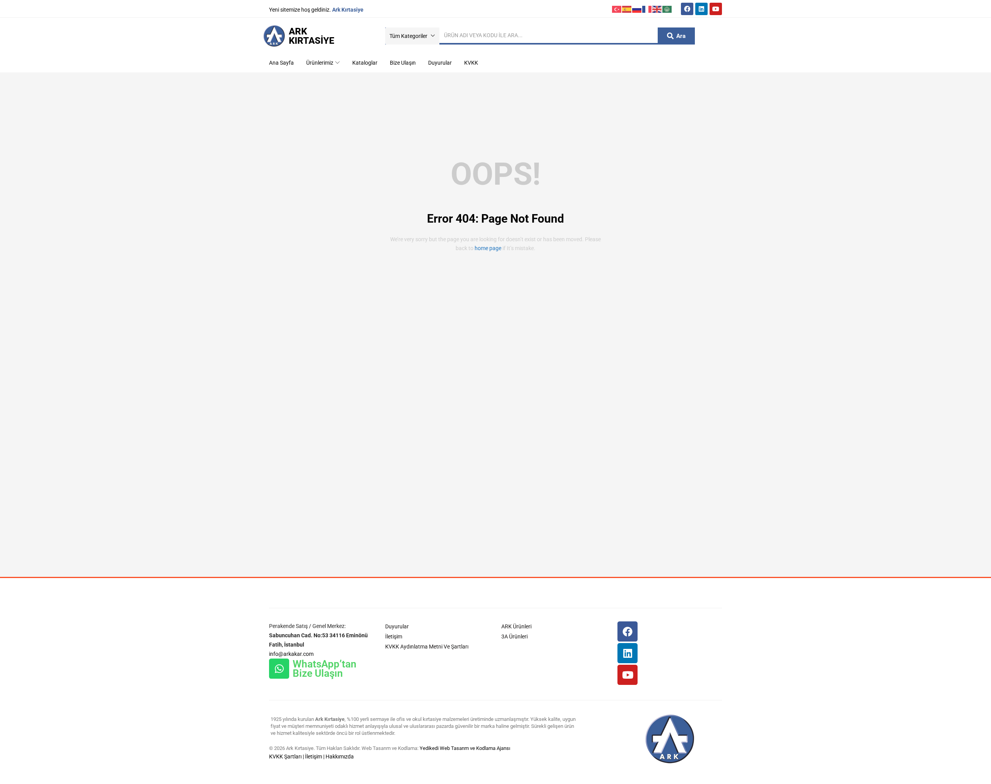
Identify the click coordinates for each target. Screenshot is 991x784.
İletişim (393, 636)
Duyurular (440, 63)
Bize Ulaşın (403, 63)
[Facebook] (687, 9)
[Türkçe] (617, 9)
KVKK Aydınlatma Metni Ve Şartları (426, 646)
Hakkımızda (340, 756)
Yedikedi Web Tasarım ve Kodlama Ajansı (465, 748)
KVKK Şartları (285, 756)
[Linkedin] (701, 9)
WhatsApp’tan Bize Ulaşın (325, 668)
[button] (412, 36)
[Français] (647, 9)
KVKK (471, 63)
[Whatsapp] (279, 669)
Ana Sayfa (281, 63)
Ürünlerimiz (320, 63)
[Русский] (637, 9)
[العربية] (667, 9)
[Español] (627, 9)
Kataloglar (364, 63)
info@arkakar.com (291, 654)
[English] (657, 9)
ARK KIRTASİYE (311, 36)
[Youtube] (716, 9)
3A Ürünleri (514, 636)
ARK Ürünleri (516, 626)
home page (488, 248)
